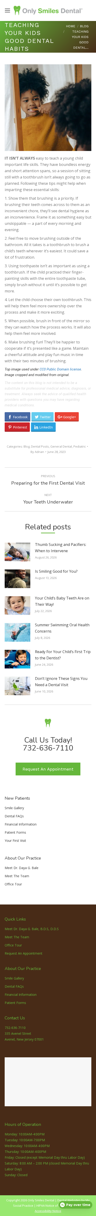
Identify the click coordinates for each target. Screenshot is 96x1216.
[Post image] (17, 552)
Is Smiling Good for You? (56, 571)
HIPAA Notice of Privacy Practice (58, 1205)
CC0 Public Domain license (60, 369)
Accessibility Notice (48, 1211)
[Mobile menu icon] (7, 10)
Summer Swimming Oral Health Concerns (62, 628)
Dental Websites (69, 1200)
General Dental (61, 446)
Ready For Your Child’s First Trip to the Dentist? (63, 655)
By (37, 452)
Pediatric (79, 446)
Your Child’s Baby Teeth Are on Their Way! (62, 601)
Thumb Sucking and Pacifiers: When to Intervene (60, 547)
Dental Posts (40, 446)
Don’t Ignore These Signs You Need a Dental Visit (61, 681)
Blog (27, 446)
